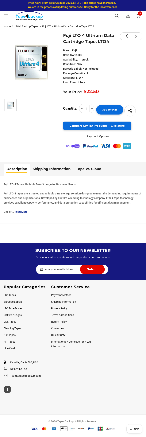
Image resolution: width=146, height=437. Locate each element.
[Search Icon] (117, 16)
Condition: (69, 64)
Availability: (70, 59)
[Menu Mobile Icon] (6, 16)
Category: (69, 77)
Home (7, 26)
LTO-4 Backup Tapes (26, 26)
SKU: (66, 55)
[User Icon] (128, 16)
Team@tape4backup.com (25, 375)
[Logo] (29, 16)
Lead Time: (70, 82)
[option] (31, 62)
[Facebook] (7, 389)
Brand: (67, 50)
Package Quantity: (74, 73)
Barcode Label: (72, 68)
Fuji (74, 50)
